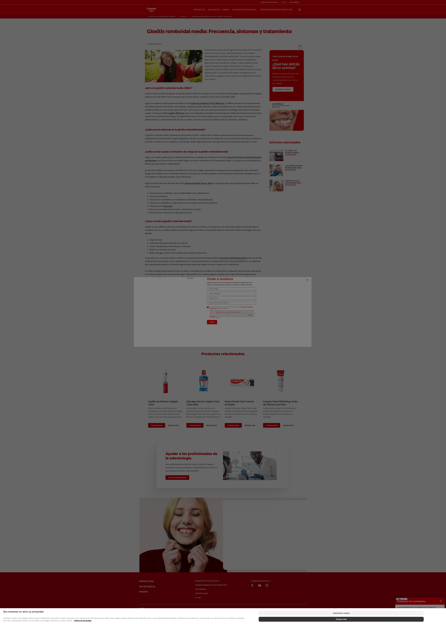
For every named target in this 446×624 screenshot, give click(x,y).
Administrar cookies (341, 613)
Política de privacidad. (83, 620)
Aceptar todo (341, 619)
